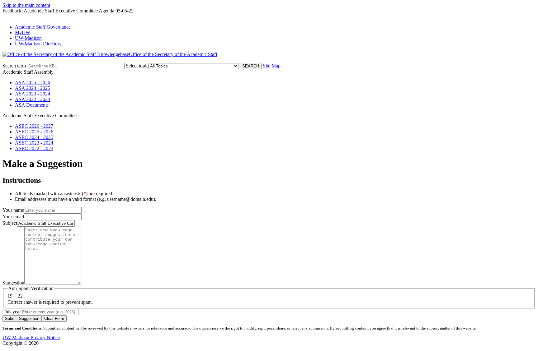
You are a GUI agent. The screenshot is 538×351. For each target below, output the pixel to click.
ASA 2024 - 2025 (32, 88)
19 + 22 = (17, 295)
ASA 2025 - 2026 (32, 82)
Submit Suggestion (22, 318)
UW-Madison (28, 38)
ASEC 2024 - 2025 (34, 137)
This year (11, 311)
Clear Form (54, 318)
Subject (9, 223)
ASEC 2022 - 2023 (34, 148)
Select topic (137, 65)
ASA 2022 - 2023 (32, 99)
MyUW (22, 32)
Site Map (272, 65)
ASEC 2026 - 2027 (34, 126)
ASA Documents (32, 105)
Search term (14, 65)
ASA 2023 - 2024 (32, 93)
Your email (13, 216)
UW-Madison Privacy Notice (31, 337)
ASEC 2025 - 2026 (34, 131)
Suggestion (13, 282)
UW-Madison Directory (38, 43)
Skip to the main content (26, 5)
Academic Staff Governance (43, 27)
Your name (13, 210)
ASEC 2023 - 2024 (34, 142)
